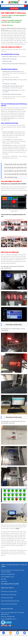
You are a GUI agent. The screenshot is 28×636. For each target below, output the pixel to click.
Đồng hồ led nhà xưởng (8, 63)
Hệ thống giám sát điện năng (9, 90)
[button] (2, 2)
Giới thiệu (3, 579)
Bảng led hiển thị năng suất (9, 59)
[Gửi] (25, 6)
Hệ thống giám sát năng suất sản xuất (12, 86)
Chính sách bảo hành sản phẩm (9, 604)
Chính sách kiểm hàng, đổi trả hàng (10, 601)
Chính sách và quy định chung (9, 591)
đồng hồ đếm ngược (20, 63)
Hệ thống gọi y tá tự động (9, 83)
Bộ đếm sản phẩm (7, 61)
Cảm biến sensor (6, 145)
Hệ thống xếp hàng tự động (9, 79)
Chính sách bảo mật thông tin (8, 594)
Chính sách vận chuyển (7, 597)
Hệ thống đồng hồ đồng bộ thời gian (11, 94)
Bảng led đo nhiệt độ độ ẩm (9, 56)
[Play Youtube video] (14, 201)
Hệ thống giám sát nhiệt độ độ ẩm (11, 71)
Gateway (9, 139)
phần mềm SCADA (9, 118)
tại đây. (19, 324)
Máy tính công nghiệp (8, 132)
